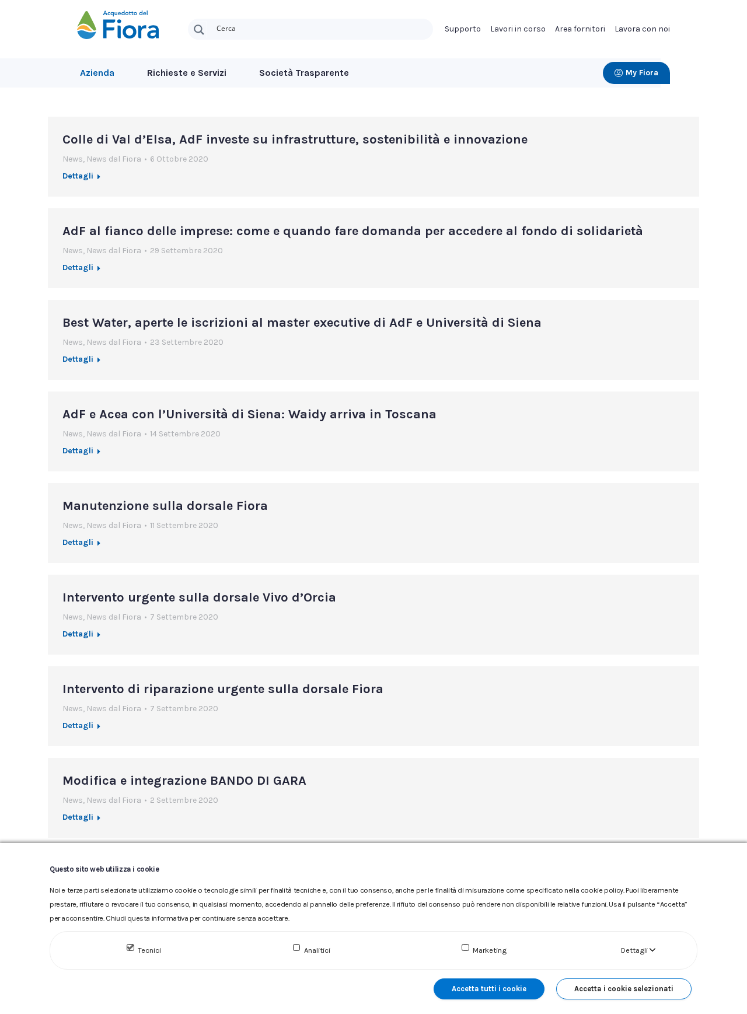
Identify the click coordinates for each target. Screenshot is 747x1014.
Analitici (317, 950)
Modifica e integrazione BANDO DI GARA (184, 780)
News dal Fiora (113, 159)
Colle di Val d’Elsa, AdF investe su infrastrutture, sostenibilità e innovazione (295, 139)
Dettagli (77, 176)
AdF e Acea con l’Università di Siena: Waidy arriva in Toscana (249, 414)
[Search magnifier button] (199, 30)
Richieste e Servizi (186, 72)
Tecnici (149, 950)
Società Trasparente (304, 72)
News (72, 159)
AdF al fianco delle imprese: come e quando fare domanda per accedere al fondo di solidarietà (352, 231)
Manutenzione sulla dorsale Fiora (165, 505)
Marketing (490, 950)
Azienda (97, 72)
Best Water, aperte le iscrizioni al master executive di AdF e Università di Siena (302, 322)
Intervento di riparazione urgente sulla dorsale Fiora (222, 689)
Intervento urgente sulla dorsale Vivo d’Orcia (199, 597)
